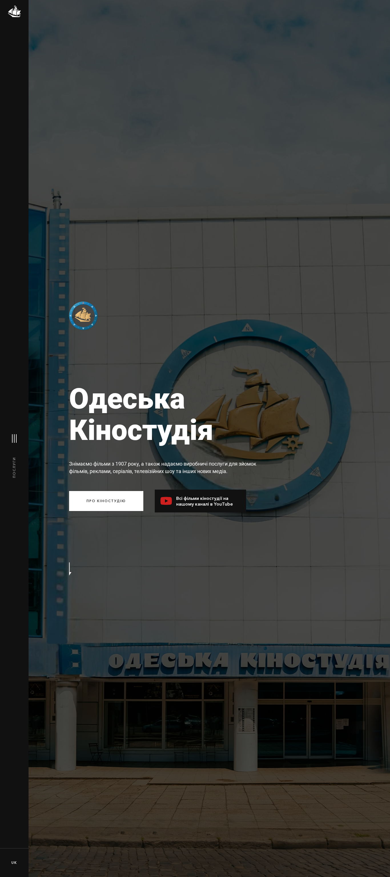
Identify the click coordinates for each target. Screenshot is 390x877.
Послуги (14, 467)
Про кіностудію (106, 501)
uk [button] (14, 862)
